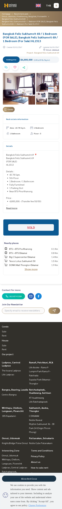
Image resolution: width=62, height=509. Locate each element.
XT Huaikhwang (36, 397)
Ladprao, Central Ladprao (14, 467)
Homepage (6, 13)
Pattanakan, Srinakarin (41, 438)
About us (35, 461)
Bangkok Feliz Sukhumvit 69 (14, 19)
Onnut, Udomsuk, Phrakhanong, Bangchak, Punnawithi (24, 16)
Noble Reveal (35, 420)
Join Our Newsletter (12, 304)
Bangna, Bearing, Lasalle (15, 389)
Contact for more (11, 290)
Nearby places (11, 243)
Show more (31, 269)
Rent (4, 335)
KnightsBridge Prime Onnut (15, 443)
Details (9, 146)
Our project (8, 354)
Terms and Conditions (42, 450)
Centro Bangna (9, 394)
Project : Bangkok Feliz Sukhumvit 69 (43, 52)
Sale (4, 331)
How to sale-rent (39, 467)
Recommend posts (21, 13)
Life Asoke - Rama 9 (38, 367)
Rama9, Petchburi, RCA (41, 362)
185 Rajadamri (9, 415)
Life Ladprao (8, 374)
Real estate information (17, 119)
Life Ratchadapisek (38, 401)
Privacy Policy (38, 456)
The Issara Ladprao (11, 370)
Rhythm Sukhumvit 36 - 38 (41, 423)
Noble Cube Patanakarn (40, 443)
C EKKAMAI (34, 415)
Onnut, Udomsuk (11, 438)
